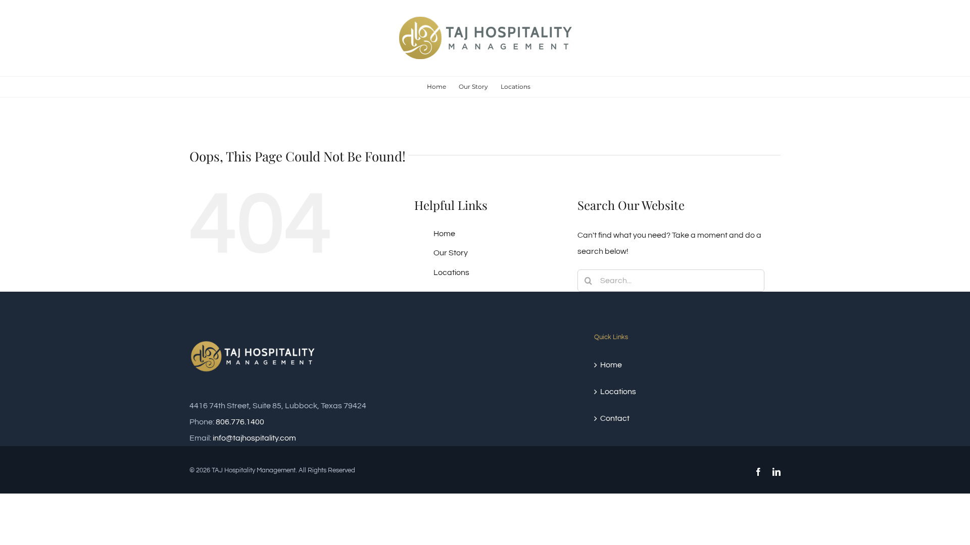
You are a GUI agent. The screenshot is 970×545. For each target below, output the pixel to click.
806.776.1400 (240, 422)
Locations (451, 272)
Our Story (450, 253)
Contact (614, 418)
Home (444, 234)
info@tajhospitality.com (254, 438)
